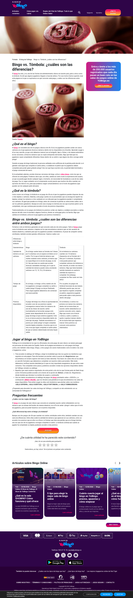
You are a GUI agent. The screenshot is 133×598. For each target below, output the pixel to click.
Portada (15, 59)
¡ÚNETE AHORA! (113, 12)
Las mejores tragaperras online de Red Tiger (102, 571)
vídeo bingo (65, 174)
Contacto (110, 582)
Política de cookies (19, 596)
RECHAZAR (106, 594)
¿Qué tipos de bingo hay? (76, 571)
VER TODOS (113, 525)
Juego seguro (98, 582)
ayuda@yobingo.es (75, 550)
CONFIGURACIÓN (91, 594)
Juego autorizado (82, 582)
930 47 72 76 (62, 550)
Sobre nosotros (23, 582)
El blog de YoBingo (25, 59)
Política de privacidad (63, 582)
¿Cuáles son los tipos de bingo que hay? (52, 571)
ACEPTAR (120, 594)
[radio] (40, 445)
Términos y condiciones (42, 582)
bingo (16, 74)
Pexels (20, 139)
